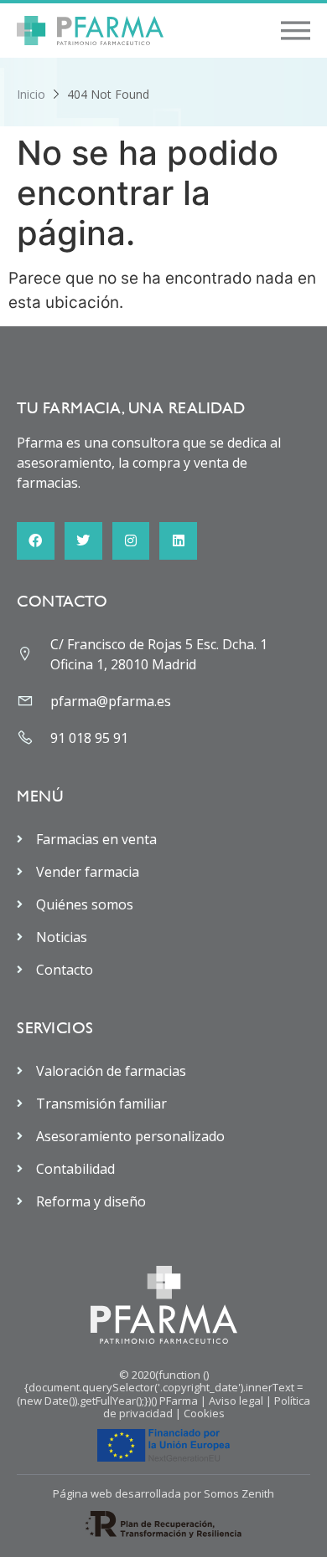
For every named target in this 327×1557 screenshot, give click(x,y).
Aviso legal (236, 1400)
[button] (295, 30)
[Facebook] (35, 541)
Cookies (204, 1413)
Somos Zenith (239, 1493)
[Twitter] (83, 541)
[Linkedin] (178, 541)
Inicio (31, 94)
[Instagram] (131, 541)
